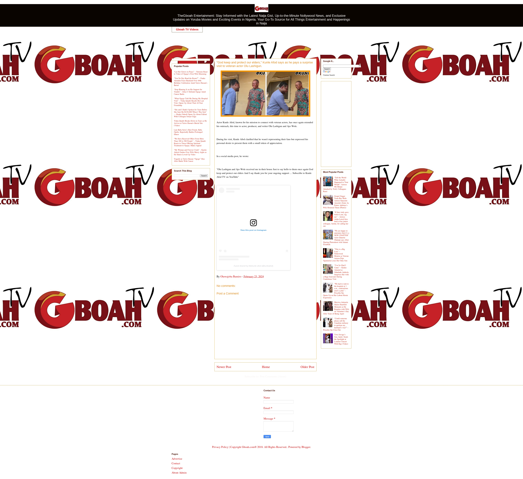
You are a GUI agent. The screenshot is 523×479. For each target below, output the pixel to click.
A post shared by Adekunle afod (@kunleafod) (253, 266)
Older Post (307, 367)
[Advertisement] (261, 42)
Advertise (177, 458)
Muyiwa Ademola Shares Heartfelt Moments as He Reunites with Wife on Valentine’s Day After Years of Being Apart (336, 308)
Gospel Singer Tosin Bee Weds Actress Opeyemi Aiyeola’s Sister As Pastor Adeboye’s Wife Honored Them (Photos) (336, 202)
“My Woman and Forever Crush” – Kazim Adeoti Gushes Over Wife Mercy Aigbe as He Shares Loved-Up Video (190, 152)
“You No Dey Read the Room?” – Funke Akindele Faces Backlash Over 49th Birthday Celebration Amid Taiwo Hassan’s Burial (190, 81)
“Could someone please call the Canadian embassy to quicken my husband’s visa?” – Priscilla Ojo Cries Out (336, 324)
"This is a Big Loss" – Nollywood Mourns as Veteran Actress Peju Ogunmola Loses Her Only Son (336, 255)
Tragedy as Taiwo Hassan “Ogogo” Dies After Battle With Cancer (189, 160)
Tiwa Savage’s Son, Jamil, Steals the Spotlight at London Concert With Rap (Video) (341, 339)
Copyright (177, 468)
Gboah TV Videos (187, 29)
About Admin (179, 472)
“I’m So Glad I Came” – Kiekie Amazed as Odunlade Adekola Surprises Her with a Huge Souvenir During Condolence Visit (336, 272)
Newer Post (224, 367)
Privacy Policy (220, 447)
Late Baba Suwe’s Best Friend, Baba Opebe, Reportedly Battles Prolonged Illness (188, 132)
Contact (176, 463)
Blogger (306, 447)
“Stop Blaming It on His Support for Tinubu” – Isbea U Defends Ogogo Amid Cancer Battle (190, 91)
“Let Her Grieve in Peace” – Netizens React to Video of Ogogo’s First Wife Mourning (191, 72)
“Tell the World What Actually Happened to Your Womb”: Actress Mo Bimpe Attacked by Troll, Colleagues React (335, 184)
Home (266, 367)
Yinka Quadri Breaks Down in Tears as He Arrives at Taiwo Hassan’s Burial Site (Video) (190, 123)
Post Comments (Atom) (273, 376)
